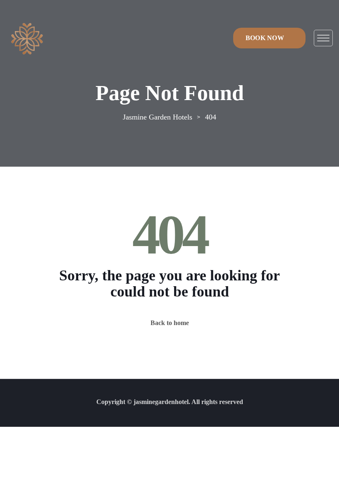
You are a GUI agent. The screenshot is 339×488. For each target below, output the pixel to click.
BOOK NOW (265, 37)
